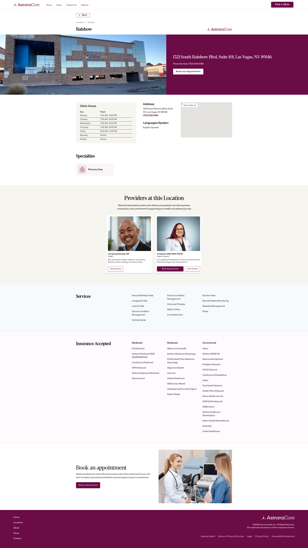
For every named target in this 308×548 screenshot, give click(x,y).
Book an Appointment (88, 485)
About (16, 528)
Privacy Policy (262, 536)
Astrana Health (208, 536)
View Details (115, 269)
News (16, 533)
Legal (249, 536)
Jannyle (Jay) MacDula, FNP (118, 254)
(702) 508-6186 (196, 64)
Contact (17, 539)
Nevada (90, 22)
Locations (80, 22)
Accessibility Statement (283, 536)
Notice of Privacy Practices (231, 536)
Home (16, 517)
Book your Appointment (188, 72)
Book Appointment (170, 269)
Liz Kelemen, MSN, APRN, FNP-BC (170, 254)
